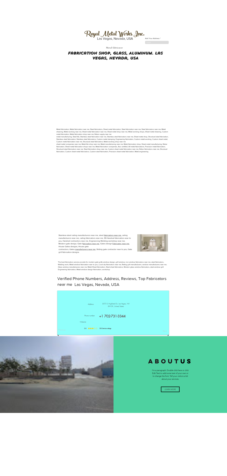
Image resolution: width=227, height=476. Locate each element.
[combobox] (157, 42)
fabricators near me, (113, 235)
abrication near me (91, 243)
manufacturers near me (85, 249)
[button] (170, 389)
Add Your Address (152, 38)
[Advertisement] (17, 15)
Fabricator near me (120, 243)
